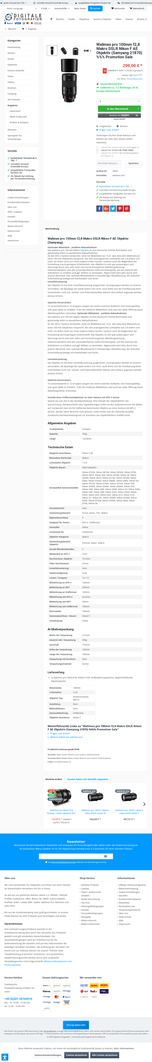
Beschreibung (52, 228)
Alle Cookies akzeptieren (104, 1055)
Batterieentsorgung (128, 888)
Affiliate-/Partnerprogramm (132, 885)
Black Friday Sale (18, 116)
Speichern (134, 163)
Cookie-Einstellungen (18, 197)
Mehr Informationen (124, 1048)
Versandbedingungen (18, 221)
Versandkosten (49, 1031)
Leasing (85, 888)
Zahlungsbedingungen (92, 906)
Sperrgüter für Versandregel (15, 137)
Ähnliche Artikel (53, 779)
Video (10, 76)
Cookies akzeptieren (76, 1055)
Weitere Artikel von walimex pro (66, 737)
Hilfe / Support (15, 211)
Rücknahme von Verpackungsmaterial (129, 908)
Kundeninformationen (19, 202)
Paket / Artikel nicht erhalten (91, 894)
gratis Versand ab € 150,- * (15, 2)
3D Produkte (14, 99)
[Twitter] (113, 208)
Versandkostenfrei (134, 79)
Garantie (123, 895)
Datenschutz (14, 230)
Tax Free (85, 902)
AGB (10, 235)
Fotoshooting (14, 47)
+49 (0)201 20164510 (18, 999)
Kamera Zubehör (16, 70)
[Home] (51, 19)
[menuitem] (21, 8)
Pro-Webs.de (100, 1037)
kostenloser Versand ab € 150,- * (24, 159)
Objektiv (84, 250)
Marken (11, 53)
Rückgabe (86, 916)
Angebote (13, 105)
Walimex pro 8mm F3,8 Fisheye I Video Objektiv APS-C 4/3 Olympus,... (61, 812)
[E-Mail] (127, 208)
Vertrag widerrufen (76, 1025)
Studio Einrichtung (90, 899)
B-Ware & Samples (19, 122)
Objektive (12, 64)
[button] (119, 116)
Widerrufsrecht (15, 226)
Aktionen (12, 129)
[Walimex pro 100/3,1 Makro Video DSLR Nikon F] (129, 796)
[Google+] (106, 208)
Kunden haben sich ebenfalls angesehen (87, 779)
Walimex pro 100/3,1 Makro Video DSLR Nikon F (129, 812)
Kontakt (11, 216)
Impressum (13, 240)
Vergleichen (105, 126)
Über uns (12, 207)
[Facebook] (99, 208)
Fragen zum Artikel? (109, 129)
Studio (11, 58)
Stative (11, 82)
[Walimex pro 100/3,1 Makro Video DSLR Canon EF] (95, 796)
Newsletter (124, 902)
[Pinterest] (120, 208)
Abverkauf (15, 111)
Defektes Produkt (90, 885)
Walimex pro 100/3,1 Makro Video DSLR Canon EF (95, 812)
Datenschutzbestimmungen (64, 862)
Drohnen (12, 87)
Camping (12, 93)
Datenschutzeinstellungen (48, 1055)
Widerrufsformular (90, 924)
